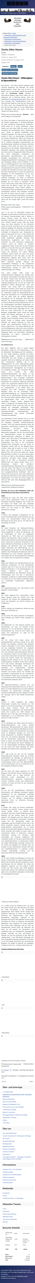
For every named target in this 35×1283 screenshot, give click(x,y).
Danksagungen (7, 1144)
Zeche (20, 66)
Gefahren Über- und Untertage (12, 1169)
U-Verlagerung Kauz (16, 99)
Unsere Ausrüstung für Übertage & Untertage (17, 1136)
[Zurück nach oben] (33, 1281)
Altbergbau (5, 66)
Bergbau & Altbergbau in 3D (11, 1104)
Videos (5, 1195)
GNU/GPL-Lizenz (22, 1276)
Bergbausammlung (8, 1146)
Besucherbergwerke (9, 1099)
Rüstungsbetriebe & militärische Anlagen (15, 1115)
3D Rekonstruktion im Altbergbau (13, 1198)
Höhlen (5, 1120)
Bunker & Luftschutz (9, 1112)
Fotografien (6, 1193)
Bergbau (13, 66)
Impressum (6, 1211)
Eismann (6, 1070)
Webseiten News (8, 1216)
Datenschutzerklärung (9, 1214)
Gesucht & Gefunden (9, 1149)
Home (4, 1209)
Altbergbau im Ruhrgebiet (9, 73)
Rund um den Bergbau (9, 1102)
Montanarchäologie (9, 1141)
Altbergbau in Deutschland (9, 70)
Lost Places (6, 1123)
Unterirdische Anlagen (9, 1109)
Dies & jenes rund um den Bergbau (13, 1107)
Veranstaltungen (8, 1182)
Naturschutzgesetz (8, 1177)
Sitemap (5, 1222)
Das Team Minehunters (10, 1133)
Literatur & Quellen (8, 1151)
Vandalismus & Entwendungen (12, 1174)
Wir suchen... (6, 1138)
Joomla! (3, 1276)
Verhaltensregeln (8, 1172)
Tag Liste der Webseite (10, 1219)
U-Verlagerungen (8, 1092)
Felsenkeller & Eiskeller (10, 1117)
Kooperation (6, 1154)
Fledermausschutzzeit (9, 1180)
